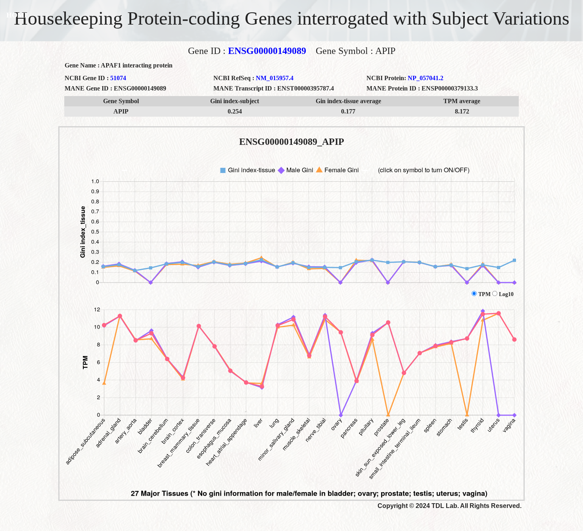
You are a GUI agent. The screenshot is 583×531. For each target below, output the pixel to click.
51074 (118, 78)
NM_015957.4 (274, 78)
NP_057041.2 (425, 78)
